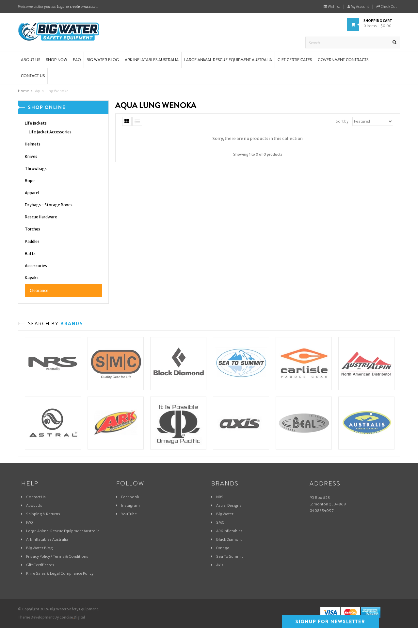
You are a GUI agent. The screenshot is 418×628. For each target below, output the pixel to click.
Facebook (130, 497)
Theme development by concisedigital (51, 617)
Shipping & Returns (43, 514)
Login (61, 6)
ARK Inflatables (229, 531)
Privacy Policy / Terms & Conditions (57, 556)
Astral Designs (228, 505)
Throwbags (36, 168)
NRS (219, 497)
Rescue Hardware (41, 216)
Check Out (388, 7)
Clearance (39, 290)
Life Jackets (36, 123)
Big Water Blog (39, 548)
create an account (84, 6)
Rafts (30, 253)
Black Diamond (229, 539)
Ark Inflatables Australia (47, 539)
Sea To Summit (229, 556)
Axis (219, 565)
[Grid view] (127, 121)
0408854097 (322, 510)
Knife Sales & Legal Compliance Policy (59, 573)
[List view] (137, 121)
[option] (53, 390)
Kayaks (32, 277)
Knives (31, 156)
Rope (30, 180)
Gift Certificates (40, 565)
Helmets (32, 144)
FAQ (29, 522)
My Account (359, 7)
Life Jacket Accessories (50, 131)
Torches (32, 229)
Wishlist (333, 7)
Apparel (32, 192)
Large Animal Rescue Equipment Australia (63, 531)
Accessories (36, 265)
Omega (222, 548)
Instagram (130, 505)
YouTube (129, 514)
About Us (34, 505)
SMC (220, 522)
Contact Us (36, 497)
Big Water (224, 514)
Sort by (342, 121)
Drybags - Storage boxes (48, 204)
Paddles (32, 241)
